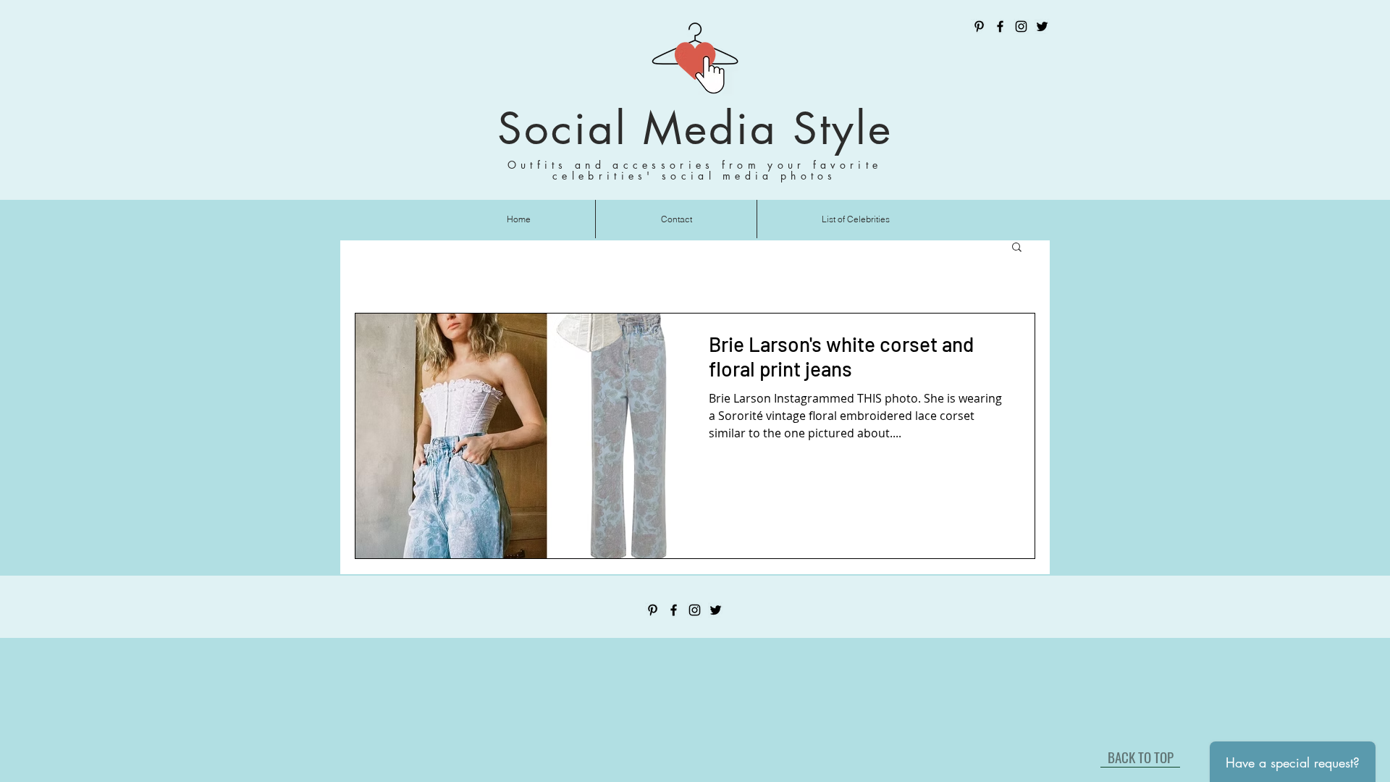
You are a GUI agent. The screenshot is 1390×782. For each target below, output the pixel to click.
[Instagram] (1021, 26)
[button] (1017, 248)
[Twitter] (1042, 26)
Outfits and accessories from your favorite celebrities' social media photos (695, 170)
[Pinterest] (979, 26)
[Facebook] (1000, 26)
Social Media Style (695, 128)
